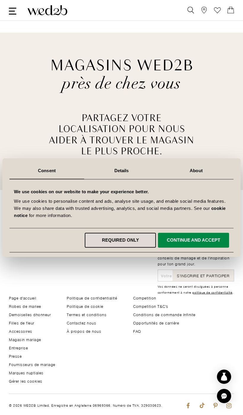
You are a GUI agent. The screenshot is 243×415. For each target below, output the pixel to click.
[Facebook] (188, 404)
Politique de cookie (85, 305)
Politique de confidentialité (92, 297)
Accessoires (20, 330)
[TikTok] (201, 404)
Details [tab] (121, 170)
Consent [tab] (47, 170)
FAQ (137, 330)
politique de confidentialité (212, 292)
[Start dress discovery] (224, 377)
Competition (144, 297)
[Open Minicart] (230, 10)
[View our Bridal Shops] (204, 10)
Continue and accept (193, 240)
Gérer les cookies (25, 380)
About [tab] (196, 170)
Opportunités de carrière (156, 322)
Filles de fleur (21, 322)
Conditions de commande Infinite (164, 314)
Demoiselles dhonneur (30, 314)
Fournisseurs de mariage (32, 364)
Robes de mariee (25, 305)
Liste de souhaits (217, 10)
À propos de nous (84, 330)
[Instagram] (229, 404)
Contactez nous (81, 322)
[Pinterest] (215, 404)
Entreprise (18, 347)
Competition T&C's (150, 305)
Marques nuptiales (26, 372)
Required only (120, 240)
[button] (224, 396)
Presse (15, 355)
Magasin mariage (25, 339)
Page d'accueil (22, 297)
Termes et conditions (86, 314)
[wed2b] (47, 10)
